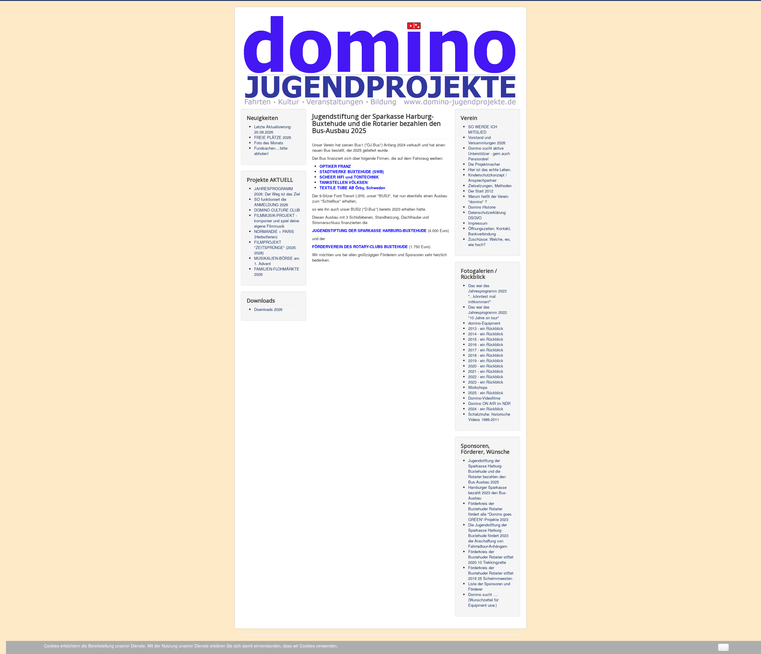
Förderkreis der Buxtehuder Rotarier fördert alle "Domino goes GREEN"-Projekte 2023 (490, 511)
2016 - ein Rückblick (485, 344)
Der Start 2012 (480, 191)
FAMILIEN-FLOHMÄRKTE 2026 (276, 271)
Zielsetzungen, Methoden (490, 185)
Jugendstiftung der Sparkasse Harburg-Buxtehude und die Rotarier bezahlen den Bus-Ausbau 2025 (487, 471)
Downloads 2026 (268, 309)
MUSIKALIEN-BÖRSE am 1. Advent (276, 260)
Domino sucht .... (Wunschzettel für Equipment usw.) (483, 600)
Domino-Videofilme (484, 398)
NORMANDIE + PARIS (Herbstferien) (274, 234)
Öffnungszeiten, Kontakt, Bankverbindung (489, 231)
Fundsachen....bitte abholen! (270, 150)
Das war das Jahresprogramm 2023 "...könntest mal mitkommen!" (487, 293)
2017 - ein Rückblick (485, 350)
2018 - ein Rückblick (485, 355)
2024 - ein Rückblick (485, 409)
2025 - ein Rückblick (485, 392)
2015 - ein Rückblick (485, 339)
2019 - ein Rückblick (485, 360)
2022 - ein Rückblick (485, 376)
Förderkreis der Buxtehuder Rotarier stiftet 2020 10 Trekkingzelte (490, 557)
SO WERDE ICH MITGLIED (482, 129)
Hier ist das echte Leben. (489, 169)
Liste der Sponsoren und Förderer (489, 586)
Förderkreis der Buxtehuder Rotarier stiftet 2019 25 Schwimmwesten (490, 573)
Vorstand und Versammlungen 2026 (486, 139)
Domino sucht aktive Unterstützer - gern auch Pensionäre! (489, 153)
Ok (723, 647)
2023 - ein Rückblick (485, 382)
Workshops (478, 387)
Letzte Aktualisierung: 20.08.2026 (273, 129)
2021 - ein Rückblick (485, 371)
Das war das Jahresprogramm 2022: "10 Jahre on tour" (488, 312)
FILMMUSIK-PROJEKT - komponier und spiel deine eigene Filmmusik (276, 220)
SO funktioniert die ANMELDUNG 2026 (271, 201)
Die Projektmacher (484, 164)
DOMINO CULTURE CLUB (277, 210)
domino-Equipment (484, 323)
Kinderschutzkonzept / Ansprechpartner (487, 177)
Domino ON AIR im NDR (489, 403)
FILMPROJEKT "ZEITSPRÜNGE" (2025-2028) (275, 247)
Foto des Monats (268, 142)
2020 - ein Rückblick (485, 366)
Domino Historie (482, 207)
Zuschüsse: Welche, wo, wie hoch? (489, 241)
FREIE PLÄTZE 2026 (272, 137)
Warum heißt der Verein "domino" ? (488, 198)
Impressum (478, 223)
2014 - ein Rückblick (485, 334)
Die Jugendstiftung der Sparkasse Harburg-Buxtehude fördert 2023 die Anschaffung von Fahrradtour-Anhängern (488, 535)
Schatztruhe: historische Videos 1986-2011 (489, 416)
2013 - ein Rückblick (485, 328)
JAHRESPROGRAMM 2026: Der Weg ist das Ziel (277, 191)
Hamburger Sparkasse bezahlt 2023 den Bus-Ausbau (487, 492)
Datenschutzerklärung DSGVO (487, 214)
